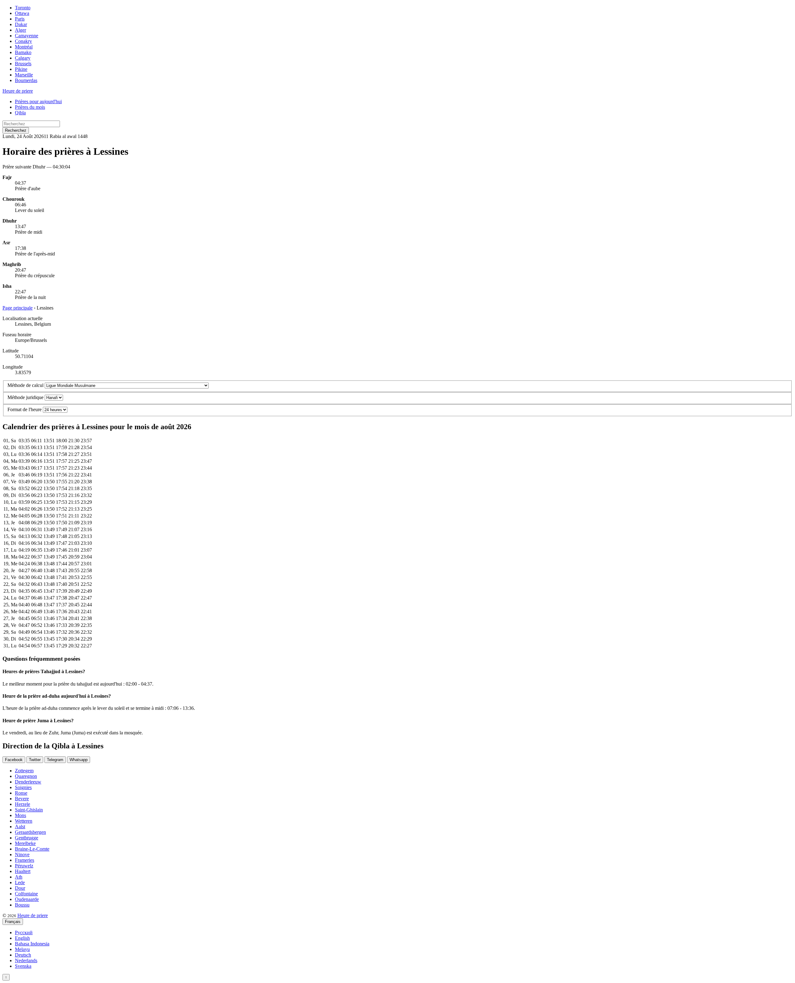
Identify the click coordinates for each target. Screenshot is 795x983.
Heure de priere (17, 91)
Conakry (23, 41)
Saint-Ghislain (29, 809)
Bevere (22, 798)
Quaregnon (26, 776)
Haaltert (22, 871)
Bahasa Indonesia (32, 943)
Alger (20, 30)
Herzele (22, 804)
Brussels (23, 63)
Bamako (23, 52)
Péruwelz (24, 865)
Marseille (24, 74)
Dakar (21, 24)
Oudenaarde (27, 899)
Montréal (24, 46)
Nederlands (26, 960)
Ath (18, 877)
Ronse (21, 793)
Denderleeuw (28, 781)
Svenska (23, 966)
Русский (24, 932)
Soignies (23, 787)
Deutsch (23, 955)
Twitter (35, 759)
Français (12, 921)
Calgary (22, 58)
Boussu (22, 904)
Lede (20, 882)
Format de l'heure (24, 409)
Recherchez (15, 130)
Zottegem (24, 770)
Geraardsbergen (30, 832)
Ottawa (22, 13)
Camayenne (26, 35)
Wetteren (23, 821)
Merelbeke (25, 843)
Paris (20, 18)
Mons (20, 815)
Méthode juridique (25, 397)
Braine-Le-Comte (32, 849)
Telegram (55, 759)
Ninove (22, 854)
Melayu (22, 949)
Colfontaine (26, 893)
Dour (20, 888)
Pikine (21, 69)
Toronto (22, 7)
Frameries (24, 860)
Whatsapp (79, 759)
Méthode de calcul (25, 385)
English (22, 938)
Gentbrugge (26, 837)
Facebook (14, 759)
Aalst (20, 826)
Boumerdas (26, 80)
